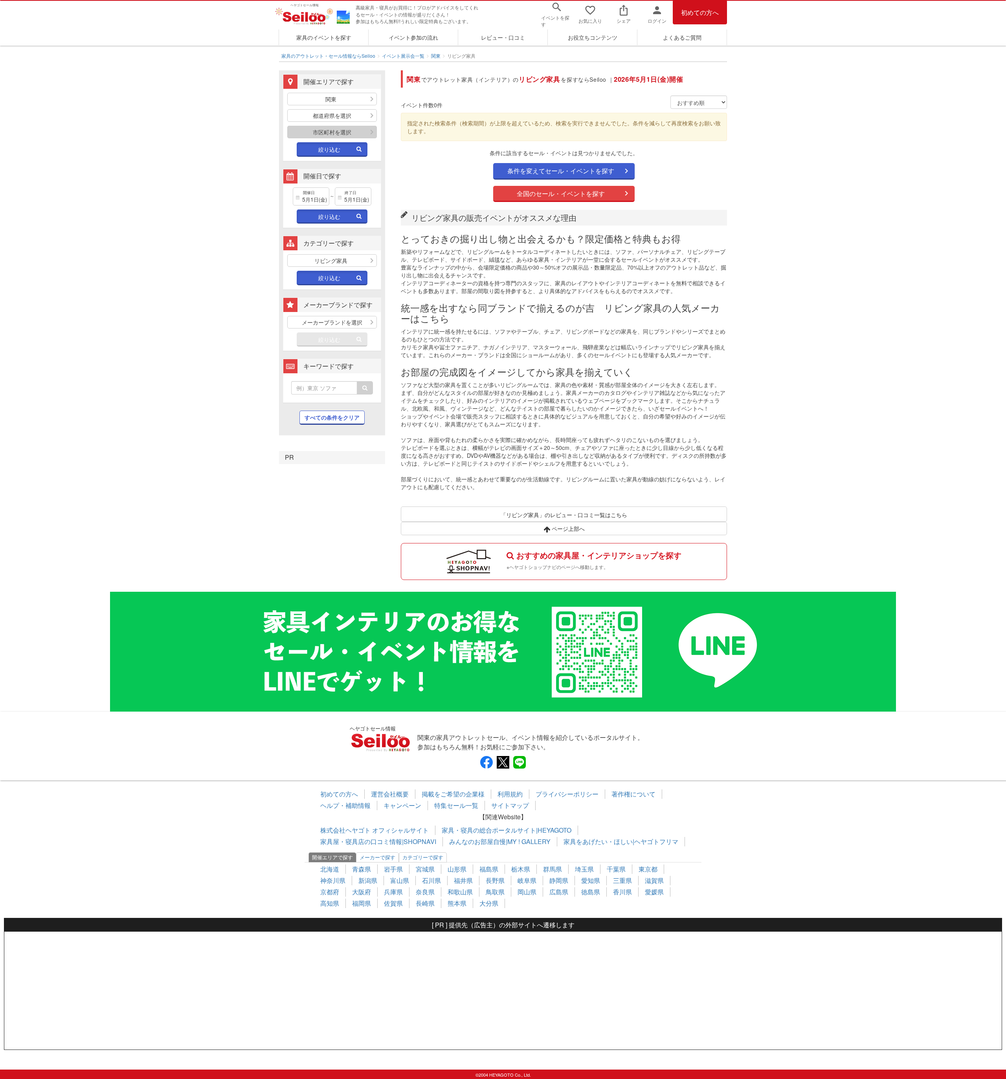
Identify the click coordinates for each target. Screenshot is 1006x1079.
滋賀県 (654, 880)
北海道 (329, 868)
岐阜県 (527, 880)
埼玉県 (584, 868)
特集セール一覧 (456, 805)
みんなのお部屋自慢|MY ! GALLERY (500, 841)
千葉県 (616, 868)
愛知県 (590, 880)
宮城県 (425, 868)
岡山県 (527, 891)
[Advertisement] (503, 991)
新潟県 (367, 880)
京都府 (329, 891)
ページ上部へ (567, 528)
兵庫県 (393, 891)
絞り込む (329, 149)
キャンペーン (402, 805)
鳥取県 (495, 891)
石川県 (431, 880)
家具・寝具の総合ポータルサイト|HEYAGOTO (506, 830)
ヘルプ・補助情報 (345, 805)
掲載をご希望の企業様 (453, 793)
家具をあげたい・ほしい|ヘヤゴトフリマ (621, 841)
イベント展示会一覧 (403, 55)
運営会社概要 (390, 793)
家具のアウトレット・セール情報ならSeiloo (328, 55)
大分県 (488, 903)
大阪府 (361, 891)
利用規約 (510, 793)
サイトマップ (510, 805)
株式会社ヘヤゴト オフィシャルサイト (374, 830)
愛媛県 (654, 891)
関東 (436, 55)
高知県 (329, 903)
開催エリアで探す (332, 857)
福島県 (488, 868)
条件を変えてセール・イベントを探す (560, 170)
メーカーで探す (377, 857)
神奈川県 (332, 880)
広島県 (558, 891)
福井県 (463, 880)
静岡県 (558, 880)
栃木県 (520, 868)
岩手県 (393, 868)
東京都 (648, 868)
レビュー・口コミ (503, 37)
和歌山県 (460, 891)
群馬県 (552, 868)
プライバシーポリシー (567, 793)
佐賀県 (393, 903)
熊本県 (457, 903)
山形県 (457, 868)
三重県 (622, 880)
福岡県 (361, 903)
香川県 (622, 891)
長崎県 (425, 903)
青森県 (361, 868)
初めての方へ (700, 12)
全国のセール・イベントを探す (561, 193)
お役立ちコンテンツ (592, 37)
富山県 (399, 880)
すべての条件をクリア (332, 417)
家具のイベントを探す (323, 37)
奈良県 (425, 891)
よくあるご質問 (682, 37)
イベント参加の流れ (413, 37)
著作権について (633, 793)
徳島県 (590, 891)
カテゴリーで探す (422, 857)
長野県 (495, 880)
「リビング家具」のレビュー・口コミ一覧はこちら (564, 515)
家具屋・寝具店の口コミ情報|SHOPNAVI (378, 841)
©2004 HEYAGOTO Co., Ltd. (503, 1075)
